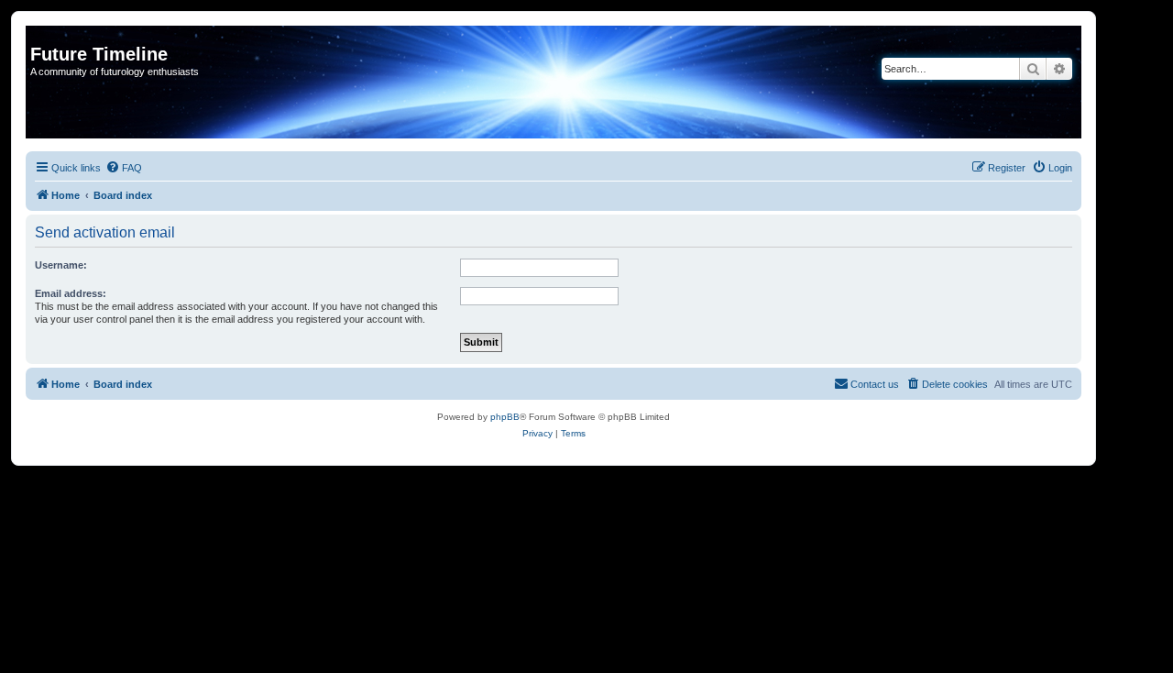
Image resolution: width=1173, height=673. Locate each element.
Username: (61, 264)
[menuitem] (123, 168)
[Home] (40, 34)
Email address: (70, 293)
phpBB (505, 417)
